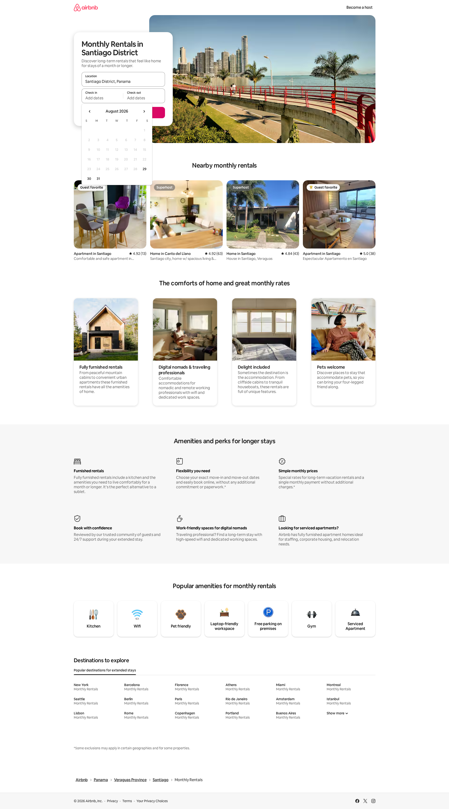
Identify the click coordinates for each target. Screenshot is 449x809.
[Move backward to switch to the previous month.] (89, 111)
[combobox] (123, 81)
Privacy (112, 801)
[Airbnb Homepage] (86, 7)
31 (98, 179)
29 (144, 169)
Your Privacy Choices (152, 801)
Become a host (359, 7)
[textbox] (102, 98)
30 (89, 179)
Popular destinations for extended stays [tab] (105, 670)
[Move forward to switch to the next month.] (144, 111)
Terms (127, 801)
